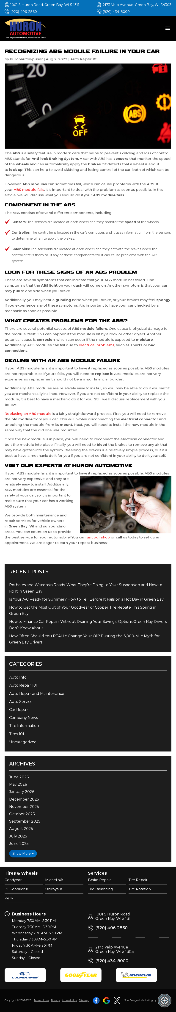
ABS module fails (29, 189)
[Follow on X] (116, 1000)
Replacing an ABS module (28, 413)
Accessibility (69, 1000)
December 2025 (24, 799)
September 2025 (24, 821)
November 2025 (24, 806)
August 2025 (21, 828)
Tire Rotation (140, 889)
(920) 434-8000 (116, 11)
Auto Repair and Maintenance (36, 693)
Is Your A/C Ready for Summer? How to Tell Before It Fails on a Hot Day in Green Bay (86, 599)
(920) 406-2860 (23, 11)
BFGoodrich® (16, 889)
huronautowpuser (26, 59)
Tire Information (24, 726)
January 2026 (21, 792)
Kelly (9, 898)
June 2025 (19, 843)
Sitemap (84, 1000)
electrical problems (96, 345)
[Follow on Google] (106, 1000)
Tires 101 (16, 734)
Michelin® (54, 880)
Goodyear (13, 880)
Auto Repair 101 (84, 59)
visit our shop (98, 537)
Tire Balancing (100, 889)
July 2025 (18, 836)
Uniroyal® (54, 889)
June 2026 (19, 777)
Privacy (55, 1000)
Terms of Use (41, 1000)
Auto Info (18, 677)
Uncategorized (23, 742)
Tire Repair (138, 880)
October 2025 (22, 814)
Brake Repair (99, 880)
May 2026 (18, 784)
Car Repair (18, 709)
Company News (23, 717)
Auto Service (21, 701)
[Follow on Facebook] (96, 1000)
